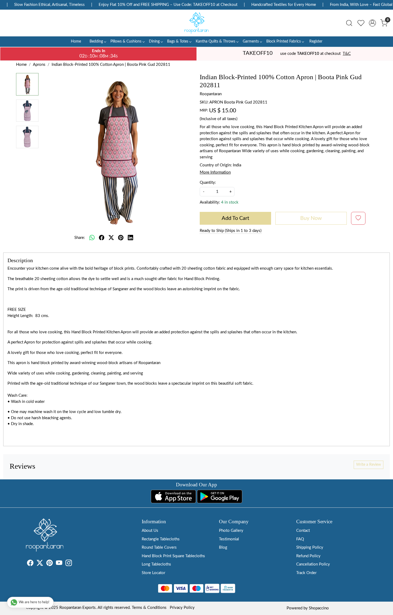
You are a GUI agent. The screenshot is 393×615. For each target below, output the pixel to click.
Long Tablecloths (156, 564)
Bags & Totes (177, 41)
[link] (349, 23)
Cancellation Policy (313, 564)
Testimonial (229, 539)
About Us (150, 531)
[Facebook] (30, 564)
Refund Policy (308, 556)
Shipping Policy (309, 547)
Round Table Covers (159, 547)
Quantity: (208, 183)
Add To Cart (235, 218)
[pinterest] (121, 238)
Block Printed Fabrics (283, 41)
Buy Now (311, 218)
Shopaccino (319, 608)
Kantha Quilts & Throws (215, 41)
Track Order (306, 573)
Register (315, 41)
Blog (223, 547)
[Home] (196, 23)
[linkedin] (130, 238)
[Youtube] (59, 564)
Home (76, 41)
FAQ (300, 539)
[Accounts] (372, 23)
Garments (251, 41)
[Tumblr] (75, 564)
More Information (215, 172)
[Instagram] (68, 564)
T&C (347, 54)
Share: (79, 238)
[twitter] (111, 238)
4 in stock (229, 202)
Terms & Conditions (149, 608)
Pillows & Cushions (125, 41)
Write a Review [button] (368, 465)
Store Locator (153, 573)
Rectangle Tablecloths (161, 539)
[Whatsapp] (92, 238)
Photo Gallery (231, 531)
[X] (40, 564)
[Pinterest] (49, 564)
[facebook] (101, 238)
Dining (154, 41)
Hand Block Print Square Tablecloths (173, 556)
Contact (303, 531)
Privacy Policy (182, 608)
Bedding (96, 41)
